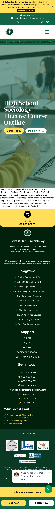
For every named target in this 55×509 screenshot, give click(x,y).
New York (46, 467)
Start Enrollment (26, 10)
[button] (18, 22)
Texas (31, 467)
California (23, 467)
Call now (14, 503)
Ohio (7, 470)
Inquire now (41, 503)
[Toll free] (27, 215)
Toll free (27, 221)
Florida (37, 467)
